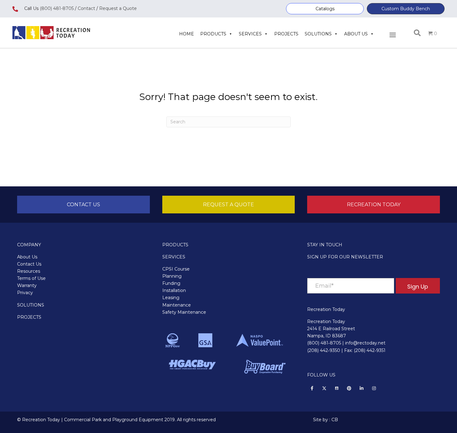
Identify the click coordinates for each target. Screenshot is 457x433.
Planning (172, 276)
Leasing (170, 297)
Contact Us (29, 264)
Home (186, 34)
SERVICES (173, 257)
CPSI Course (176, 269)
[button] (325, 8)
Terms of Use (31, 278)
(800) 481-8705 (57, 8)
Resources (28, 271)
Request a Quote (118, 8)
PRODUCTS (175, 245)
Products (213, 34)
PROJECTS (29, 317)
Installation (174, 290)
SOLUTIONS (30, 305)
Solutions (318, 34)
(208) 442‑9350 (323, 350)
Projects (286, 34)
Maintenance (176, 305)
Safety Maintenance (184, 312)
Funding (171, 283)
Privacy (25, 292)
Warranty (27, 285)
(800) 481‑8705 (324, 343)
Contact (85, 8)
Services (250, 34)
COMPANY (29, 245)
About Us (356, 34)
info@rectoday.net (365, 343)
